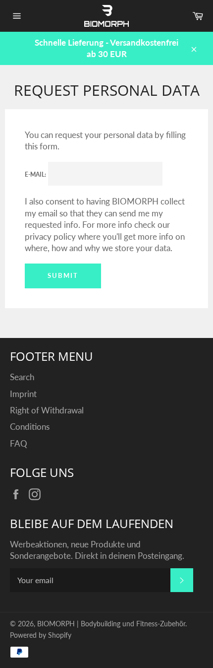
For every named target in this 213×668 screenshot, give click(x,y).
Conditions (30, 426)
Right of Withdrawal (47, 410)
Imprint (23, 394)
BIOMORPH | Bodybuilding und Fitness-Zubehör (111, 624)
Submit (63, 275)
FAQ (18, 443)
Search (22, 377)
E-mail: (35, 174)
